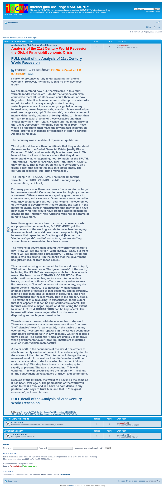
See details (29, 74)
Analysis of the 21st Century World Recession (34, 45)
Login (158, 27)
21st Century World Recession (18, 42)
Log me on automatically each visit (88, 448)
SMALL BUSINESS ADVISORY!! (65, 414)
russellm (123, 46)
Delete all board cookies (135, 481)
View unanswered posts (12, 38)
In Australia (17, 422)
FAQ (150, 27)
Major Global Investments (16, 419)
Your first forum (19, 434)
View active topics (31, 38)
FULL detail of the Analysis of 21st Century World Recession (46, 61)
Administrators (15, 466)
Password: (43, 448)
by (12, 70)
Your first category (13, 431)
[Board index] (17, 8)
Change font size (157, 22)
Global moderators (29, 466)
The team (121, 481)
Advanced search (153, 11)
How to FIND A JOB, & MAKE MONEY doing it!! (31, 414)
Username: (7, 448)
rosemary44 (65, 474)
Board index (13, 23)
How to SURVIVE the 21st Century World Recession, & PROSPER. (49, 412)
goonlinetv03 (124, 435)
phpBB (71, 486)
